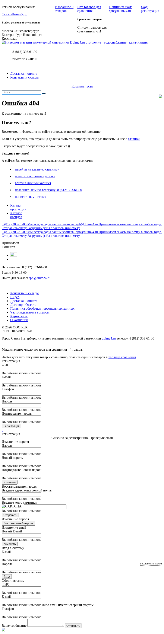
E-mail (6, 377)
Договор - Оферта (23, 304)
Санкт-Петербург (14, 14)
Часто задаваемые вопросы (30, 312)
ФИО (6, 365)
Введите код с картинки (19, 502)
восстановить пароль (151, 563)
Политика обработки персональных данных (42, 308)
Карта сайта (19, 316)
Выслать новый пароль (18, 523)
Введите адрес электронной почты (27, 490)
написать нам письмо (30, 196)
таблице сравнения (122, 357)
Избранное (64, 9)
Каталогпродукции (18, 207)
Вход (6, 576)
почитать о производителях (35, 176)
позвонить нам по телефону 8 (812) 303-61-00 (48, 190)
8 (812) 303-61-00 (24, 52)
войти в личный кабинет (33, 183)
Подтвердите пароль (17, 413)
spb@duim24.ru (39, 278)
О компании (19, 320)
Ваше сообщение (14, 625)
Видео (14, 297)
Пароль (7, 401)
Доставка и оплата (23, 73)
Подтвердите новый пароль (22, 470)
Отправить (10, 515)
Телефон (8, 389)
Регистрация (11, 426)
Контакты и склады (24, 77)
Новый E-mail (12, 531)
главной (134, 139)
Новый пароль (12, 457)
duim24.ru (109, 338)
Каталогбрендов (16, 215)
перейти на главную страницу (37, 169)
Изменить (9, 482)
